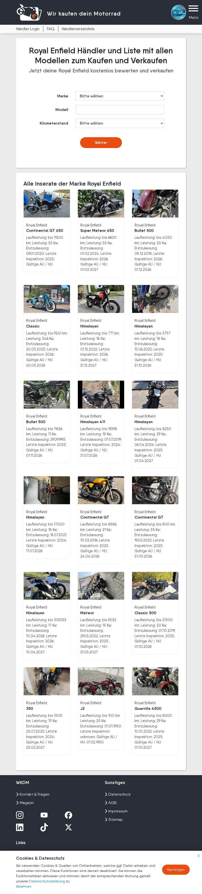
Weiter (101, 142)
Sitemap (115, 819)
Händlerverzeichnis (78, 28)
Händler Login (27, 28)
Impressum (118, 811)
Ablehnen (24, 886)
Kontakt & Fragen (35, 794)
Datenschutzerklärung (47, 881)
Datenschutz (119, 794)
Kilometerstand (54, 123)
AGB (112, 802)
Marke (62, 96)
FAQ (50, 28)
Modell (61, 109)
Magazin (27, 802)
